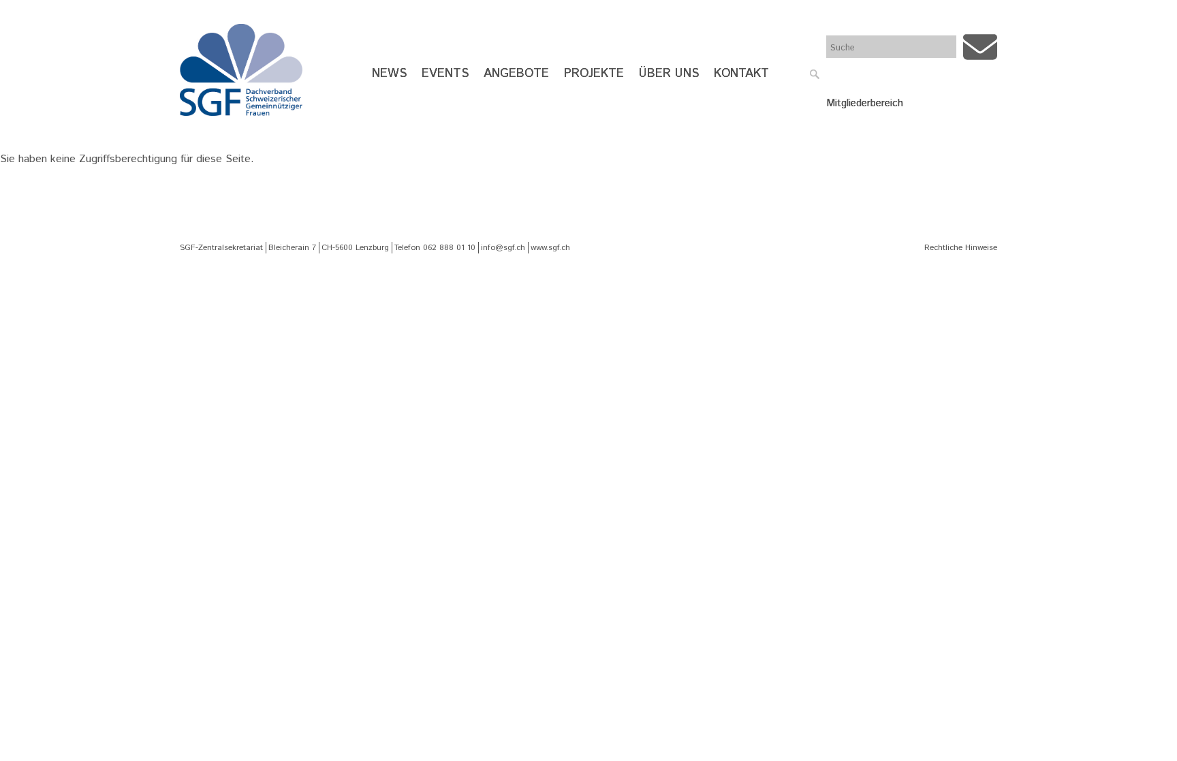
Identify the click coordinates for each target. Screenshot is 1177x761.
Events (445, 73)
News (389, 73)
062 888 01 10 (449, 247)
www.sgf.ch (550, 247)
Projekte (594, 73)
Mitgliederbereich (864, 103)
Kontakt (741, 73)
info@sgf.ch (503, 247)
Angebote (516, 73)
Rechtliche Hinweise (960, 247)
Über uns (669, 73)
